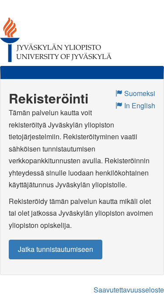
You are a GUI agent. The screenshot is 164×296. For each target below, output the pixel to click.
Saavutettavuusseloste (129, 290)
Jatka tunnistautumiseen (55, 249)
